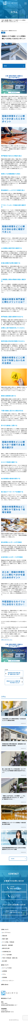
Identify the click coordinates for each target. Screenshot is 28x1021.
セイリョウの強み (7, 968)
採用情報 (4, 977)
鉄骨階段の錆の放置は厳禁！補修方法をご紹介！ (14, 673)
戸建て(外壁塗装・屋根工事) (10, 958)
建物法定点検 (5, 948)
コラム (4, 974)
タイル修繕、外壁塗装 (8, 942)
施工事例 (4, 961)
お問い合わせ (4, 984)
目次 (5, 66)
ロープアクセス (6, 932)
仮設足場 (4, 935)
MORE (12, 858)
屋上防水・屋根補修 (7, 945)
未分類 (3, 32)
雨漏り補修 (5, 939)
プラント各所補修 (7, 954)
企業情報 (4, 971)
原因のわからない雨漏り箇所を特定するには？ (13, 681)
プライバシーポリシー (8, 980)
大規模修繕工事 (6, 951)
